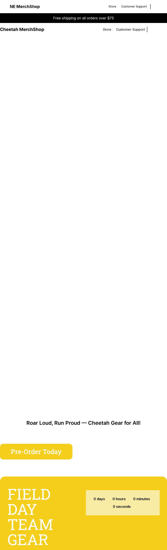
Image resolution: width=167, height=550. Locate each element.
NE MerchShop (25, 6)
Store (112, 6)
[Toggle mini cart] (155, 6)
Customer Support (134, 6)
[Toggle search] (155, 29)
